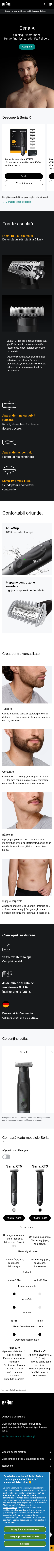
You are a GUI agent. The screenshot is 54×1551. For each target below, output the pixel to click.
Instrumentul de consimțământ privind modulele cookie (20, 1516)
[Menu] (50, 4)
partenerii (39, 1488)
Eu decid (24, 1543)
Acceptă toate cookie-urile (25, 1529)
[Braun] (6, 4)
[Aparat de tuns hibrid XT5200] (24, 142)
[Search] (45, 4)
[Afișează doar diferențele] (6, 1157)
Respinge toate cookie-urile (24, 1536)
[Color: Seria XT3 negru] (40, 1210)
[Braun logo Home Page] (6, 4)
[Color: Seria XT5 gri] (14, 1210)
